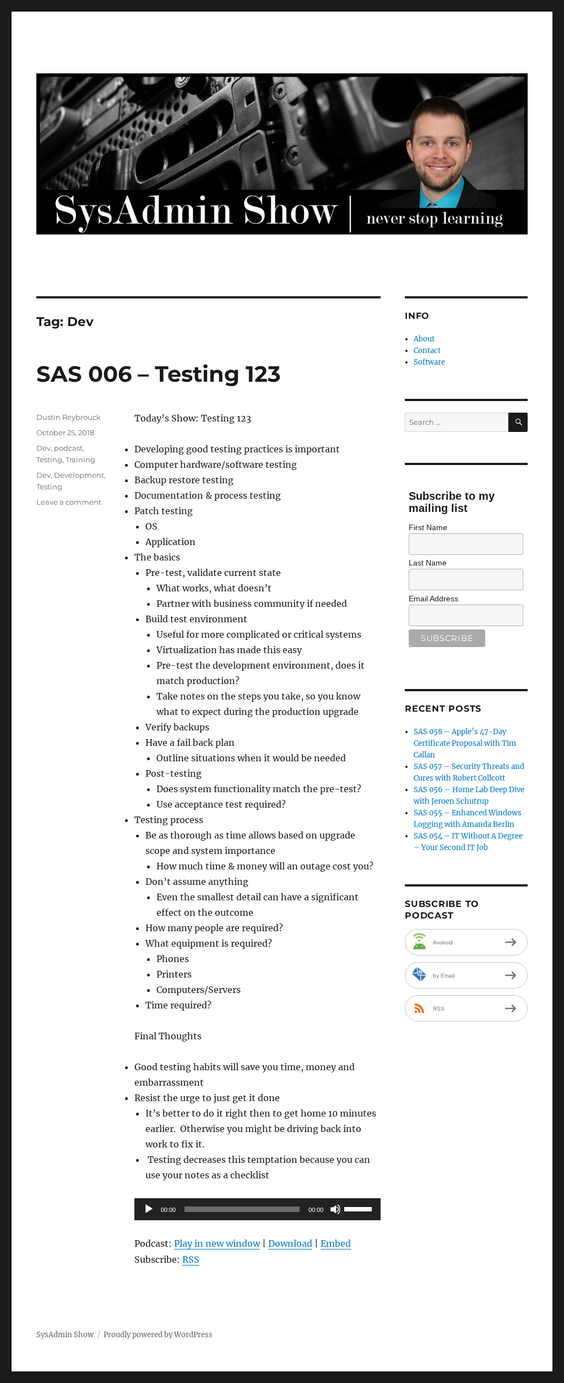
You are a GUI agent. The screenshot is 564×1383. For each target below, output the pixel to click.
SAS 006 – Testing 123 (158, 373)
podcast (68, 448)
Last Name (428, 562)
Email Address (433, 598)
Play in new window (217, 1243)
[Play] (148, 1209)
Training (80, 459)
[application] (257, 1209)
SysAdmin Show (65, 1334)
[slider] (359, 1208)
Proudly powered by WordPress (158, 1334)
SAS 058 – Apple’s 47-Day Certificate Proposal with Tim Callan (465, 743)
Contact (427, 350)
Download (290, 1243)
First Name (428, 527)
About (424, 339)
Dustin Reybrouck (68, 417)
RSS (190, 1259)
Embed (336, 1243)
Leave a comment (68, 502)
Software (429, 362)
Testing (49, 459)
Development (79, 475)
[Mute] (335, 1209)
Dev (43, 448)
